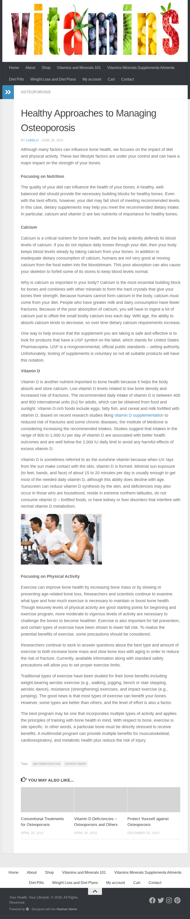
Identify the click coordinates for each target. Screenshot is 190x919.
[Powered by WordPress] (27, 909)
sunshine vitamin (75, 763)
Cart (111, 79)
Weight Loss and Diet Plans (53, 79)
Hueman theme (67, 909)
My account (91, 79)
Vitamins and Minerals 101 (79, 68)
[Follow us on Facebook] (152, 900)
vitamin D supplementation (139, 415)
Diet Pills (16, 79)
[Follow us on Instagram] (169, 900)
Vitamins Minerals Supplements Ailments (140, 68)
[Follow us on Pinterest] (177, 900)
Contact (127, 79)
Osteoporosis (36, 92)
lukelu (32, 140)
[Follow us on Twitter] (161, 900)
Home (14, 68)
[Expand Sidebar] (8, 92)
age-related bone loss (46, 763)
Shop (46, 68)
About (30, 68)
